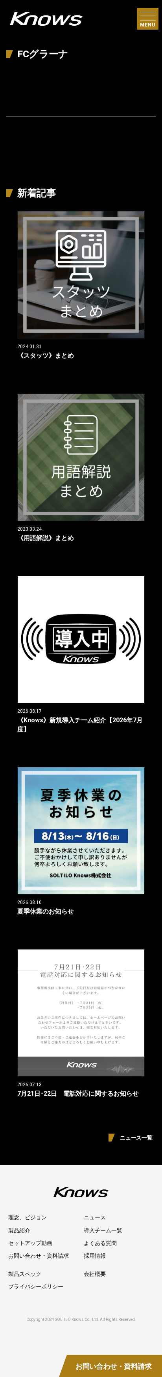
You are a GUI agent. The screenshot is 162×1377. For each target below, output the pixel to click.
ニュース (95, 1217)
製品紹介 (19, 1230)
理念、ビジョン (27, 1217)
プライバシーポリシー (35, 1286)
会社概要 (95, 1274)
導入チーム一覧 (103, 1230)
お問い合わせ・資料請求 (38, 1256)
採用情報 (95, 1256)
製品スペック (24, 1274)
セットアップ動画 (30, 1243)
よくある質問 (100, 1243)
